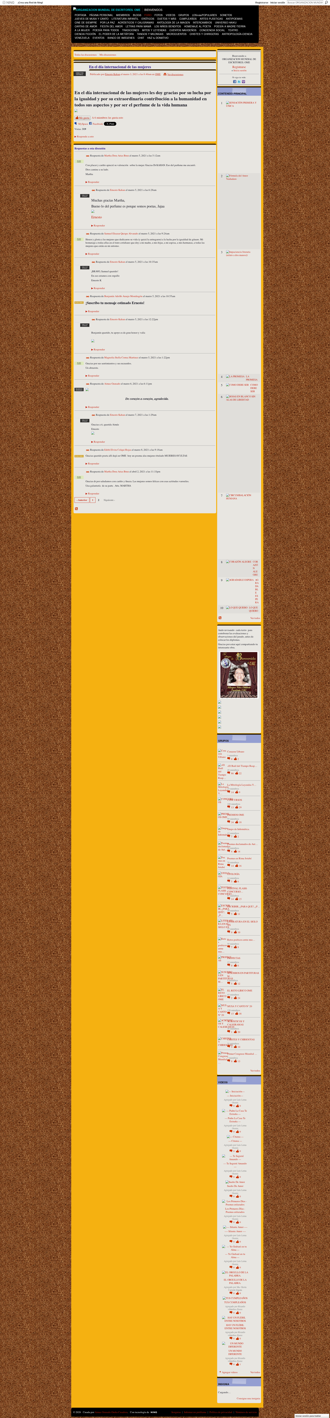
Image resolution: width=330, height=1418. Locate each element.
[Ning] (8, 2)
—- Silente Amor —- (235, 1231)
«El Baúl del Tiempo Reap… (242, 766)
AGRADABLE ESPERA (257, 591)
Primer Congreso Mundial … (242, 1053)
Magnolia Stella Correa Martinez (121, 357)
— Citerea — (235, 1141)
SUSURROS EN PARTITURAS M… (243, 974)
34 (232, 822)
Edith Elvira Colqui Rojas (117, 450)
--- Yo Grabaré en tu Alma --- (235, 1255)
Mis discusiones (107, 54)
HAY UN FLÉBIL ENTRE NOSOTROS (235, 1326)
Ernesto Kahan (112, 74)
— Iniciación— (235, 1095)
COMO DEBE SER (254, 388)
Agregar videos (230, 1372)
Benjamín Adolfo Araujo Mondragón (123, 296)
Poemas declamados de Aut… (242, 844)
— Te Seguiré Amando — (235, 1165)
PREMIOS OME (235, 814)
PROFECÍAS (233, 958)
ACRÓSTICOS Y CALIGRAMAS (235, 1023)
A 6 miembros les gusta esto (107, 117)
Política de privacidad (220, 1412)
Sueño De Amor (235, 1186)
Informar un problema (195, 1412)
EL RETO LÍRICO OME (239, 990)
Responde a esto (84, 136)
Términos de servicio (246, 1412)
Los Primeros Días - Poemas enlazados (235, 1210)
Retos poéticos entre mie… (241, 939)
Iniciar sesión (277, 2)
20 (239, 1032)
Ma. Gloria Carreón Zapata (237, 1288)
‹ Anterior (82, 500)
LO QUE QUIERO (253, 609)
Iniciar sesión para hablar (308, 1416)
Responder (92, 182)
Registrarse (261, 2)
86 (232, 773)
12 (239, 983)
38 (240, 1013)
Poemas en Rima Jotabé (239, 858)
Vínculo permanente (88, 156)
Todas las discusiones (85, 54)
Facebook (98, 124)
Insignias (176, 1412)
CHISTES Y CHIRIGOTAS (241, 1039)
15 (240, 899)
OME (158, 74)
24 (239, 998)
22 (240, 773)
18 (240, 822)
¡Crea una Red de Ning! (30, 2)
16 (240, 865)
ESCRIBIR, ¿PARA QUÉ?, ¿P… (243, 906)
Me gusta (84, 118)
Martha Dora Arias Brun (116, 155)
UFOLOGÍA (233, 874)
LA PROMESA (251, 378)
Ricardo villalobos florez (236, 1308)
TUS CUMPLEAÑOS (235, 1302)
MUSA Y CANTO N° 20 (239, 1006)
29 (240, 807)
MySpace (83, 124)
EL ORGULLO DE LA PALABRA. (235, 1281)
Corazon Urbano (235, 751)
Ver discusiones (175, 74)
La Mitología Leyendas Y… (241, 784)
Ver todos (255, 618)
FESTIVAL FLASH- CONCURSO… (237, 890)
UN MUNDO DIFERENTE (235, 1352)
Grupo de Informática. (238, 829)
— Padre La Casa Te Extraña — (235, 1119)
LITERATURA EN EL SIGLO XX (242, 923)
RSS (76, 509)
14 (232, 792)
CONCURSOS (234, 800)
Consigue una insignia (248, 1398)
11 (239, 914)
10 (239, 932)
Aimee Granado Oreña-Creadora (111, 1412)
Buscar (326, 2)
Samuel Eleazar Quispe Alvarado (121, 233)
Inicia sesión (240, 70)
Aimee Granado (112, 383)
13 (232, 807)
